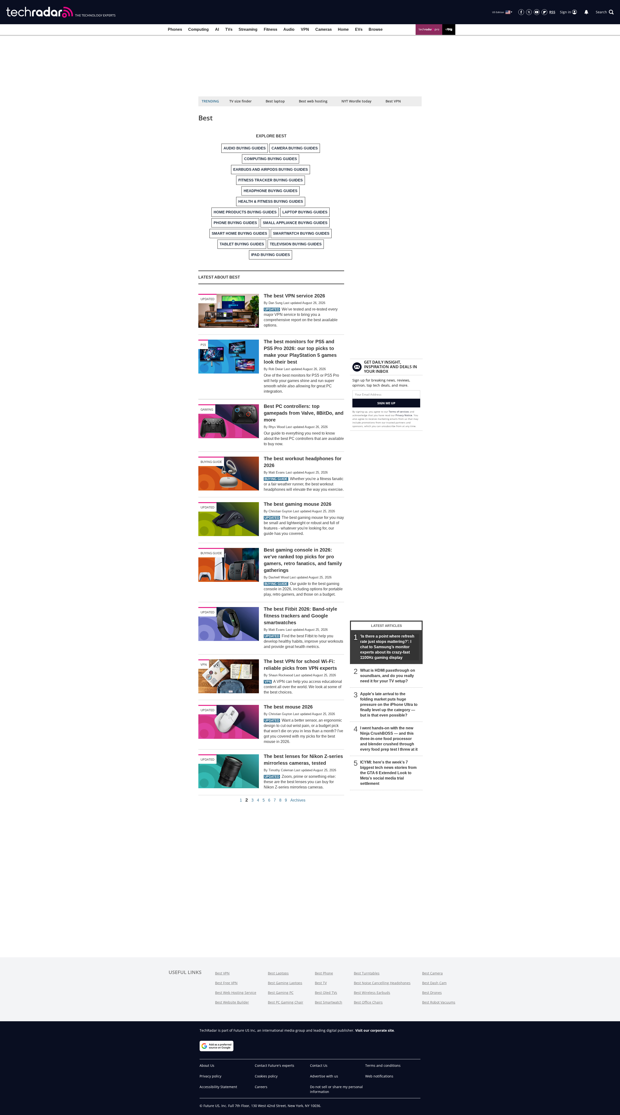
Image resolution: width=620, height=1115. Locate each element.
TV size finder (240, 101)
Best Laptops (278, 973)
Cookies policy (266, 1076)
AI (217, 29)
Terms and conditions (383, 1065)
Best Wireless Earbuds (372, 992)
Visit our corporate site (374, 1030)
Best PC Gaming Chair (285, 1002)
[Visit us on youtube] (537, 12)
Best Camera (432, 973)
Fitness (270, 29)
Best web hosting (313, 101)
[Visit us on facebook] (521, 12)
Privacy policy (210, 1076)
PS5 (203, 345)
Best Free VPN (226, 983)
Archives (297, 800)
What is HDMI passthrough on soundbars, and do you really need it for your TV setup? (387, 675)
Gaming (207, 409)
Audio (288, 29)
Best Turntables (367, 973)
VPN (305, 29)
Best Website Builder (232, 1002)
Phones (175, 29)
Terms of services (399, 411)
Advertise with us (324, 1076)
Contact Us (318, 1065)
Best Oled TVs (326, 992)
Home (343, 29)
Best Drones (432, 992)
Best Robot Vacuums (438, 1002)
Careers (261, 1086)
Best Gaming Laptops (285, 983)
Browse (376, 29)
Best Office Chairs (368, 1002)
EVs (359, 29)
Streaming (248, 29)
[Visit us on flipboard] (544, 12)
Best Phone (324, 973)
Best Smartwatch (328, 1002)
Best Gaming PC (281, 992)
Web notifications (379, 1076)
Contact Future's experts (274, 1065)
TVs (228, 29)
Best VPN (393, 101)
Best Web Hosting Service (235, 992)
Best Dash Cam (434, 983)
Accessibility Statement (218, 1086)
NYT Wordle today (356, 101)
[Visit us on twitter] (529, 12)
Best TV (321, 983)
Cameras (323, 29)
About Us (207, 1065)
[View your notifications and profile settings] (586, 12)
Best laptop (275, 101)
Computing (198, 29)
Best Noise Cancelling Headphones (382, 983)
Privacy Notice (403, 415)
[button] (605, 12)
